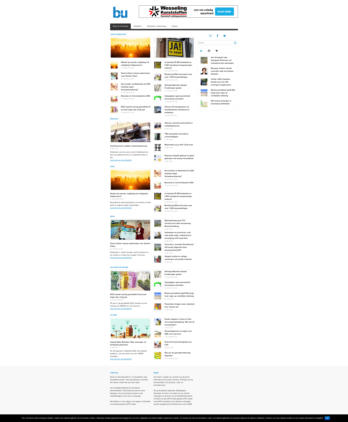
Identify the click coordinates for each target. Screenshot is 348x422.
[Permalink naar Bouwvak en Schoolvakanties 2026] (114, 99)
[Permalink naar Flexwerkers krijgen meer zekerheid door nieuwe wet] (157, 307)
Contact (175, 26)
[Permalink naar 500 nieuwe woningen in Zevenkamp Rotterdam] (204, 103)
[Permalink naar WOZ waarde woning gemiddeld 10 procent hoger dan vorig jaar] (114, 109)
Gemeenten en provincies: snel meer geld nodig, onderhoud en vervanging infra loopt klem (177, 235)
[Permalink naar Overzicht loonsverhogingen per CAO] (157, 344)
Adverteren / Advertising (156, 26)
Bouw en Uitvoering (120, 26)
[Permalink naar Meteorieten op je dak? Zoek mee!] (157, 147)
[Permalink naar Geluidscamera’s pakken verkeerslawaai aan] (130, 132)
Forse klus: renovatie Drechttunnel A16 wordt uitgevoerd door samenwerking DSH (178, 247)
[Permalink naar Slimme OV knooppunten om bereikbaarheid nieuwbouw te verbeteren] (157, 109)
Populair (201, 51)
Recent (209, 51)
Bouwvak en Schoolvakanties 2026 (135, 96)
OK (327, 418)
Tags (217, 51)
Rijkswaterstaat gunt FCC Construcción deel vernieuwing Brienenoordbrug (177, 223)
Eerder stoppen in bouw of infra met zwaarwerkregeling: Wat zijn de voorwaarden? (179, 322)
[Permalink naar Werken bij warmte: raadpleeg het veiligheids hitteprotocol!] (130, 47)
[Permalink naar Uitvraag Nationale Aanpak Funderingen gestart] (157, 88)
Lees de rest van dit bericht (121, 160)
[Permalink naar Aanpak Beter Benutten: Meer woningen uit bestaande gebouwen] (130, 328)
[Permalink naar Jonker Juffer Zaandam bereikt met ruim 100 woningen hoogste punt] (204, 82)
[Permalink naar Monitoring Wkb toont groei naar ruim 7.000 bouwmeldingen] (157, 77)
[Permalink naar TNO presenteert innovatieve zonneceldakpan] (157, 136)
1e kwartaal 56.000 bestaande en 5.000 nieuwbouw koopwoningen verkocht (178, 65)
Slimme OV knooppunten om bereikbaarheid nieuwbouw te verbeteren (176, 110)
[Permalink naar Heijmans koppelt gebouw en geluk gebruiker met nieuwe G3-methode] (157, 158)
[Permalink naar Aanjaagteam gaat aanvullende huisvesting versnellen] (157, 99)
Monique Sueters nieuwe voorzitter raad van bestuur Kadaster (222, 71)
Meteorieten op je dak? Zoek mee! (178, 145)
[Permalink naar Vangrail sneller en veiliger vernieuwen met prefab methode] (157, 259)
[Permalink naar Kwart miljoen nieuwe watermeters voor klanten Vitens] (114, 76)
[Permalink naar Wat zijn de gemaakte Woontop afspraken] (157, 355)
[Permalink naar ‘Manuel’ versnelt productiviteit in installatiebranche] (157, 126)
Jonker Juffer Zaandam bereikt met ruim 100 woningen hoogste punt (221, 82)
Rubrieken (138, 26)
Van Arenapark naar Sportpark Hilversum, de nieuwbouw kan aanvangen (222, 60)
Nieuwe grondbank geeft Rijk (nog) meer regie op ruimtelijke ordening (223, 93)
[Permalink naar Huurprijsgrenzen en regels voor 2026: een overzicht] (157, 334)
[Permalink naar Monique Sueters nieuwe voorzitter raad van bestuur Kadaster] (204, 71)
